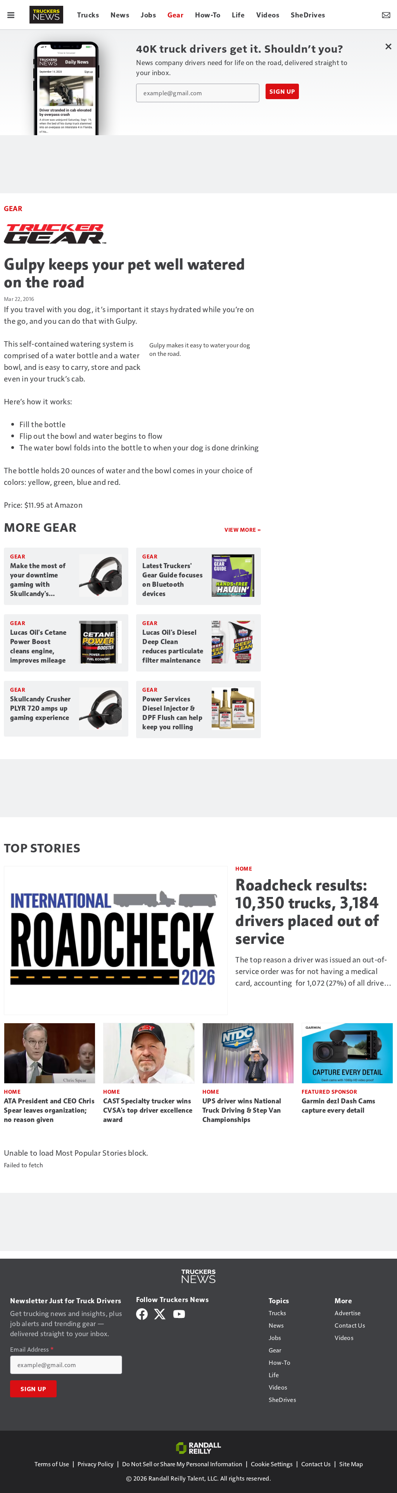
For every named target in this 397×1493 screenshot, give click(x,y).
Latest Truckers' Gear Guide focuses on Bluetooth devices (172, 580)
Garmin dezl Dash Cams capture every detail (338, 1106)
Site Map (351, 1464)
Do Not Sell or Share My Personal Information (182, 1464)
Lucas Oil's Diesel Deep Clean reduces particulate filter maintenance (172, 646)
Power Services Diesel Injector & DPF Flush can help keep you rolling (172, 713)
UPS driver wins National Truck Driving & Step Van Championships (241, 1110)
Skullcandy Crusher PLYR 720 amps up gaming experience (40, 708)
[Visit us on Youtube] (179, 1313)
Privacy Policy (96, 1464)
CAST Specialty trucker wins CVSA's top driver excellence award (147, 1110)
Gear (13, 208)
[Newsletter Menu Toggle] (386, 15)
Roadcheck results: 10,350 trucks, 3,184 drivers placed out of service (307, 911)
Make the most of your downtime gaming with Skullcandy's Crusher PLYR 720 (38, 580)
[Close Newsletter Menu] (388, 46)
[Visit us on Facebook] (142, 1313)
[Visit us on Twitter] (160, 1313)
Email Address (32, 1349)
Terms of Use (52, 1464)
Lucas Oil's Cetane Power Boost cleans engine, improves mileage (38, 646)
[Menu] (11, 15)
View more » (242, 529)
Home (243, 868)
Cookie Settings (272, 1464)
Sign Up (282, 91)
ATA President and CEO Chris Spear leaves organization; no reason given (49, 1110)
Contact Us (316, 1464)
